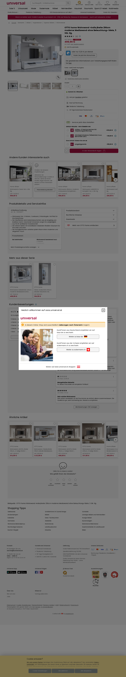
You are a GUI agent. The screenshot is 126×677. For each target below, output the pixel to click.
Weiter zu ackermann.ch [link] (76, 349)
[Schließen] (103, 310)
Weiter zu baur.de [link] (76, 336)
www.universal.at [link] (61, 367)
